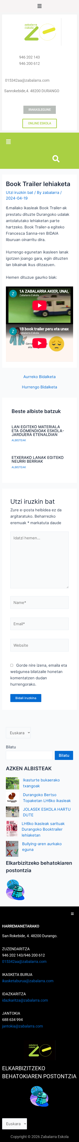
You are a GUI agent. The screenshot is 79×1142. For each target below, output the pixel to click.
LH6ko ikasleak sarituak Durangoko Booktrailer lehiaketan (43, 829)
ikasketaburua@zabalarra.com (28, 981)
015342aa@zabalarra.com (24, 961)
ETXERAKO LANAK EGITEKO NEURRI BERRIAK (38, 459)
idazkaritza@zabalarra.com (25, 1000)
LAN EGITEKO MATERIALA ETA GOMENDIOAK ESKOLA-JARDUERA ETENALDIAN (38, 430)
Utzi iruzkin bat (19, 192)
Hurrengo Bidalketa (39, 387)
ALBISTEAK (19, 440)
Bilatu (11, 747)
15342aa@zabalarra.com (28, 80)
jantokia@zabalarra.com (22, 1026)
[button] (39, 6)
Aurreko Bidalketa (39, 376)
